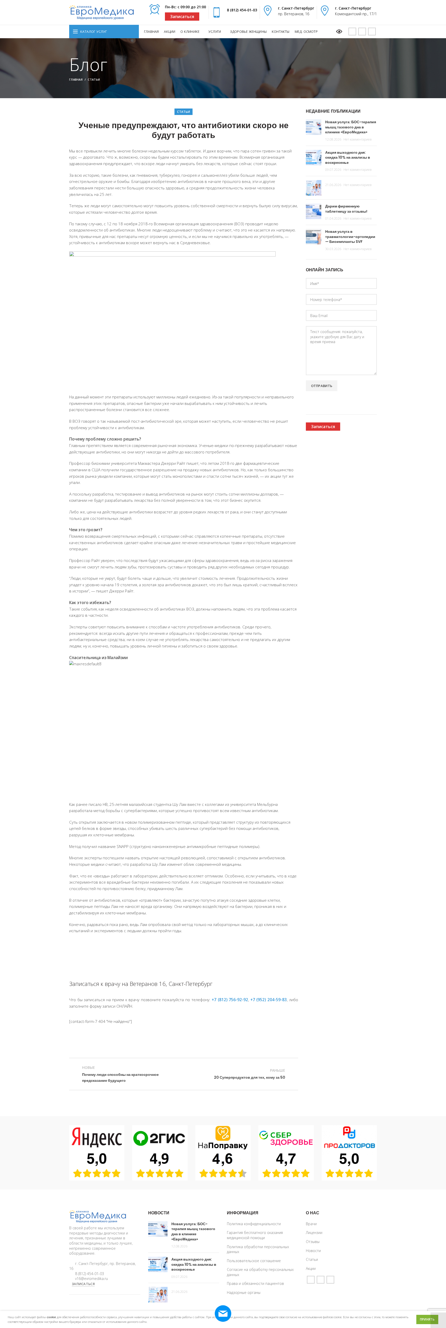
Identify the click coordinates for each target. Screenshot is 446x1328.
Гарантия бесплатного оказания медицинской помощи (255, 1235)
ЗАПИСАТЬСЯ (83, 1283)
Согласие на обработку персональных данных (260, 1272)
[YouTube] (352, 31)
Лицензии (314, 1232)
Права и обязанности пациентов (255, 1283)
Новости (313, 1250)
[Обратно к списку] (183, 1074)
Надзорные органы (243, 1292)
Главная (76, 79)
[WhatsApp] (362, 31)
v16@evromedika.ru (91, 1278)
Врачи (311, 1223)
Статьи (94, 79)
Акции (311, 1268)
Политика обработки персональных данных (258, 1249)
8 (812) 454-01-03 (242, 9)
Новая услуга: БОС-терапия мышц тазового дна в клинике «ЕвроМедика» (350, 127)
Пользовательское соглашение (254, 1260)
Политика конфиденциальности (254, 1223)
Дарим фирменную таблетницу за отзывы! (346, 209)
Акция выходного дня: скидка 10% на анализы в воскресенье (347, 157)
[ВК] (372, 31)
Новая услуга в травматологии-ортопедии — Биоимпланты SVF (350, 236)
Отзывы (313, 1241)
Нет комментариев (358, 139)
